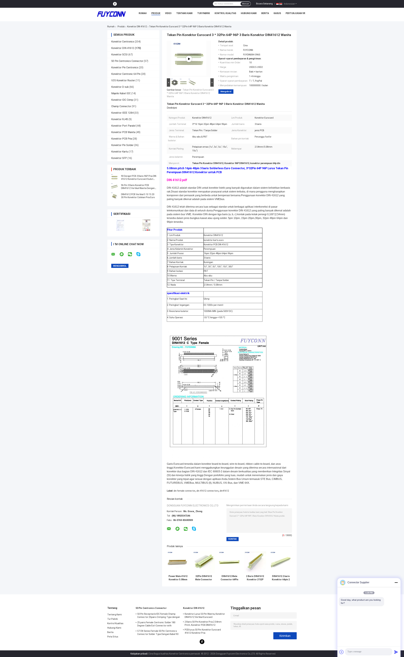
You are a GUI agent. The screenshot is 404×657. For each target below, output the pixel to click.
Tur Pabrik (203, 13)
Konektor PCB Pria (121, 138)
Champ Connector (121, 106)
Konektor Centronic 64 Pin (125, 73)
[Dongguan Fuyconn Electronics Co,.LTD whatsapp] (124, 254)
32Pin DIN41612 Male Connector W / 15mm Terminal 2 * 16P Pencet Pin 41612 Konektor (204, 578)
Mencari (245, 4)
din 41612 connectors (207, 491)
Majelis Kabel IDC (121, 93)
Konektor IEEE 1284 (122, 112)
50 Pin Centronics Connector (127, 61)
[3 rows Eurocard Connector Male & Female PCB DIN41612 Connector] (189, 59)
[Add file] (341, 651)
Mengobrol (225, 91)
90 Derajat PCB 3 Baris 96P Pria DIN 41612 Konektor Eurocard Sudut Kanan (138, 179)
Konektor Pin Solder (122, 145)
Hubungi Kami (249, 13)
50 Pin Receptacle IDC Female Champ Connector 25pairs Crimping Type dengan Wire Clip (158, 616)
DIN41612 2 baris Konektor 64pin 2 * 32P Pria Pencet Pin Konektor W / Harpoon (281, 578)
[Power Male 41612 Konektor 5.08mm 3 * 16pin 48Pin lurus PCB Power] (178, 562)
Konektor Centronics (122, 41)
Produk (155, 13)
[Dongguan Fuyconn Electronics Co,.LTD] (111, 14)
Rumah (143, 13)
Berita (265, 13)
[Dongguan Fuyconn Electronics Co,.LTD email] (115, 254)
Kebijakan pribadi (139, 653)
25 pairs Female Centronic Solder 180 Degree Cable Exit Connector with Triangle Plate (156, 624)
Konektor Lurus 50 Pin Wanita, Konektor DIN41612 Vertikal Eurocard (205, 615)
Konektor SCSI (119, 54)
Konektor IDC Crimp (122, 99)
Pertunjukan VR (295, 13)
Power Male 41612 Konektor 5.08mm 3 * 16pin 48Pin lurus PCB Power (178, 578)
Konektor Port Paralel (123, 125)
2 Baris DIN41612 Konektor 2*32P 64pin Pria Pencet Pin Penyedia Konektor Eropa (255, 578)
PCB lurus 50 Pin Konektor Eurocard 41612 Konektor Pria (203, 631)
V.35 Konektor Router (123, 80)
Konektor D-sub (120, 86)
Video (168, 13)
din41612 (224, 491)
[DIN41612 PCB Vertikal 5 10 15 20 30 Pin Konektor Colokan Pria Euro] (114, 196)
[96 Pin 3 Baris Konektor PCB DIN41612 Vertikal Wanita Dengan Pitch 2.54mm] (114, 187)
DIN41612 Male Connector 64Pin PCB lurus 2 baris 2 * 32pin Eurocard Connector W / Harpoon (229, 578)
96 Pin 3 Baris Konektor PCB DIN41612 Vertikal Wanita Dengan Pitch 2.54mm (138, 188)
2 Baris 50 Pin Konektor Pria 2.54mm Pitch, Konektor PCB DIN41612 (203, 623)
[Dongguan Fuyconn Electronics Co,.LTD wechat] (132, 254)
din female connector (184, 491)
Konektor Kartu (119, 151)
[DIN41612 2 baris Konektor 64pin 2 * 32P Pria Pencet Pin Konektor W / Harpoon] (281, 562)
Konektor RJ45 (119, 119)
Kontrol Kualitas (225, 13)
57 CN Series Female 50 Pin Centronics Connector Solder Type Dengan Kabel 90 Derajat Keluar (157, 633)
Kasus (277, 13)
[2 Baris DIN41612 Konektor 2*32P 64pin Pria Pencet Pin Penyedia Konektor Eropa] (255, 562)
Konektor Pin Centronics (124, 67)
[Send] (396, 651)
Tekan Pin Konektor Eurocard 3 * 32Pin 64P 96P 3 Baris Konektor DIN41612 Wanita (190, 93)
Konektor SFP (119, 158)
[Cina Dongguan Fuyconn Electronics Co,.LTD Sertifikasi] (120, 225)
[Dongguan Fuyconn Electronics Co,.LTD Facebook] (115, 4)
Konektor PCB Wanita (123, 132)
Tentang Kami (184, 13)
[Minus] (396, 582)
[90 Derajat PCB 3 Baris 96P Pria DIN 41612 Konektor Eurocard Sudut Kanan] (114, 177)
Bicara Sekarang (264, 3)
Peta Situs (112, 636)
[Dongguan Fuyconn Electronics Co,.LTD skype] (140, 254)
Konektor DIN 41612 (137, 26)
